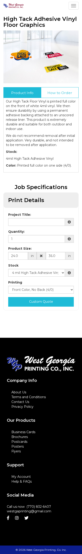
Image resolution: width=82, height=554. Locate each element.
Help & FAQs (21, 481)
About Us (18, 392)
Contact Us (20, 402)
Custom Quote (41, 302)
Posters (17, 446)
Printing (15, 282)
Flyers (16, 451)
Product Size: (20, 248)
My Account (21, 477)
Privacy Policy (22, 407)
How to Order (59, 93)
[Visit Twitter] (27, 518)
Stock (13, 265)
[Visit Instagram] (17, 518)
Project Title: (19, 215)
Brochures (19, 437)
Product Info (22, 93)
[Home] (41, 364)
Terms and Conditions (28, 397)
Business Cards (23, 432)
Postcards (19, 442)
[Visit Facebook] (8, 518)
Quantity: (16, 232)
